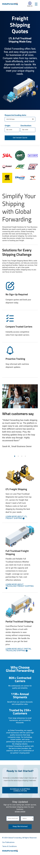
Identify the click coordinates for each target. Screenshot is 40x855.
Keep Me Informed (20, 826)
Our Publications (8, 842)
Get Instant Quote (20, 138)
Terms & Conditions (9, 846)
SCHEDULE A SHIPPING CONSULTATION (20, 790)
